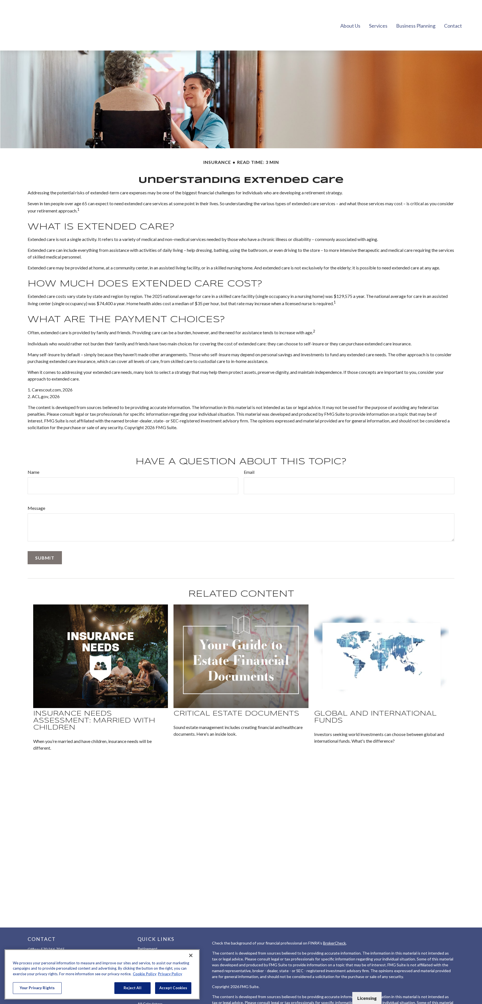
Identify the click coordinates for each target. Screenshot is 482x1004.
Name (33, 472)
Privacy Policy (170, 974)
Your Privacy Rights (37, 988)
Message (36, 508)
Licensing (367, 998)
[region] (102, 974)
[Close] (191, 955)
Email (249, 472)
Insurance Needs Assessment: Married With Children (94, 721)
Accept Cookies (173, 988)
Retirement (148, 948)
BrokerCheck (334, 943)
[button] (350, 25)
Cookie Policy (144, 974)
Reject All (132, 988)
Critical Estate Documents (236, 714)
